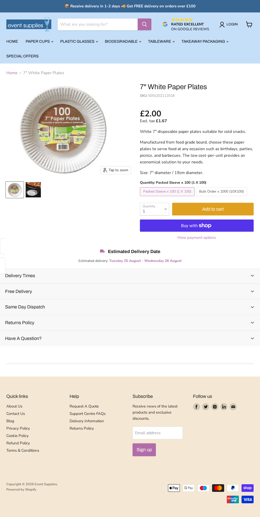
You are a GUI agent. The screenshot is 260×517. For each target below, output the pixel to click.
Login (232, 24)
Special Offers (22, 56)
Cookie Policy (17, 435)
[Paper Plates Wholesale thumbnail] (33, 190)
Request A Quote (84, 406)
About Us (14, 406)
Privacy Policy (18, 428)
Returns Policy (82, 428)
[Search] (144, 24)
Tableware (160, 41)
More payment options (196, 238)
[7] (15, 190)
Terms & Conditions (22, 450)
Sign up (144, 449)
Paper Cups (38, 41)
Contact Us (15, 413)
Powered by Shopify (21, 489)
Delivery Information (87, 421)
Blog (10, 421)
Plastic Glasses (77, 41)
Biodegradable (121, 41)
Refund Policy (18, 443)
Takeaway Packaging (204, 41)
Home (12, 41)
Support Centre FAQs (88, 413)
